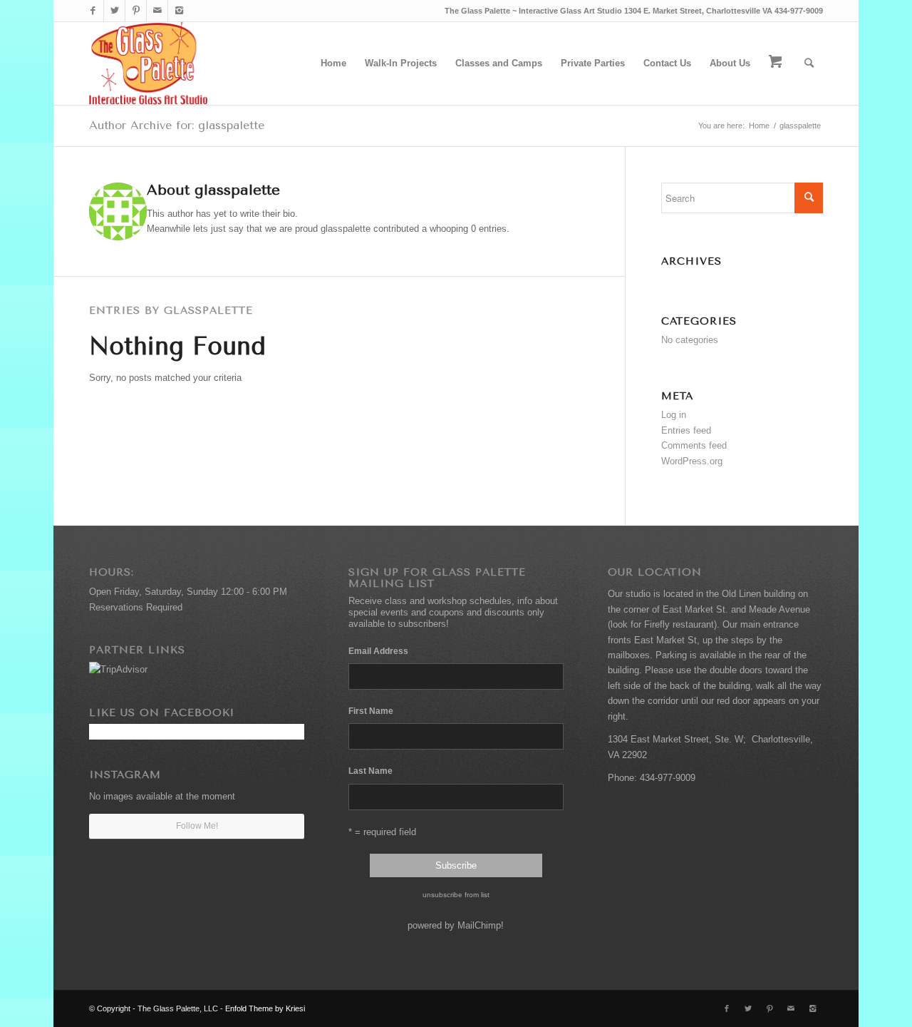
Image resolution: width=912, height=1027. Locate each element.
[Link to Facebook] (93, 10)
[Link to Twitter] (114, 10)
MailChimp (479, 925)
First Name (370, 711)
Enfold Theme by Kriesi (265, 1008)
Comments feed (694, 445)
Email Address (380, 650)
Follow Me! (197, 826)
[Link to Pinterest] (135, 10)
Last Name (370, 771)
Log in (673, 414)
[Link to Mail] (157, 10)
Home (759, 125)
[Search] (809, 63)
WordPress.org (691, 461)
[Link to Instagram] (179, 10)
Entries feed (686, 430)
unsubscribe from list (456, 895)
